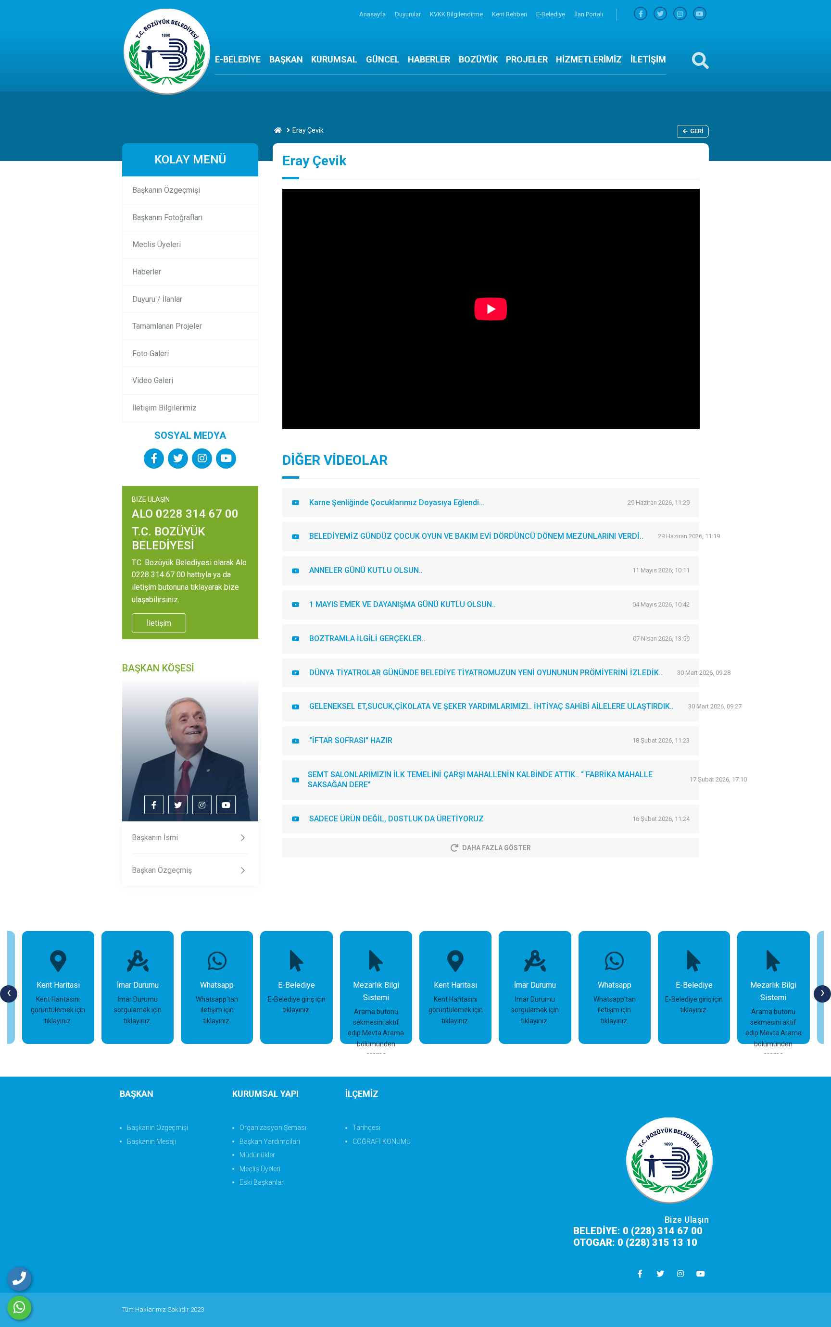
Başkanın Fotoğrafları (167, 217)
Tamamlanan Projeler (167, 326)
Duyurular (408, 14)
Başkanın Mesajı (151, 1141)
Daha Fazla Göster (496, 848)
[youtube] (699, 14)
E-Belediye (551, 14)
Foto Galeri (150, 353)
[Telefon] (19, 1279)
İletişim (159, 623)
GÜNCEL (383, 59)
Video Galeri (152, 380)
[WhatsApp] (19, 1308)
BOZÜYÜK (478, 59)
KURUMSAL (334, 59)
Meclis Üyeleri (156, 244)
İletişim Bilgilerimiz (164, 407)
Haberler (146, 271)
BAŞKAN (286, 59)
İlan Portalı (588, 14)
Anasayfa (373, 14)
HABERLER (429, 59)
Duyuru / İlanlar (157, 299)
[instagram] (680, 14)
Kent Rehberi (510, 14)
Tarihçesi (366, 1127)
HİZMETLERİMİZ (589, 59)
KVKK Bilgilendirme (457, 14)
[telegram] (660, 14)
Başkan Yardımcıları (269, 1141)
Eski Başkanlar (261, 1182)
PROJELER (527, 59)
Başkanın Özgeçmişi (166, 190)
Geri (697, 131)
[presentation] (8, 994)
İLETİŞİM (648, 59)
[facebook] (640, 14)
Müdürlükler (257, 1155)
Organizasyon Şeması (272, 1127)
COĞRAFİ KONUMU (382, 1141)
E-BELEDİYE (238, 59)
